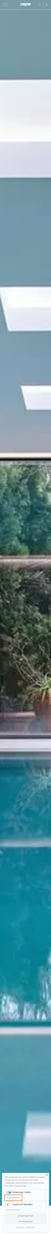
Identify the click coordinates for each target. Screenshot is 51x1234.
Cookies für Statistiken (22, 1205)
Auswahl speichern (26, 1216)
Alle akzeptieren (26, 1222)
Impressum (20, 1227)
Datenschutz (30, 1227)
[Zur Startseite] (25, 4)
